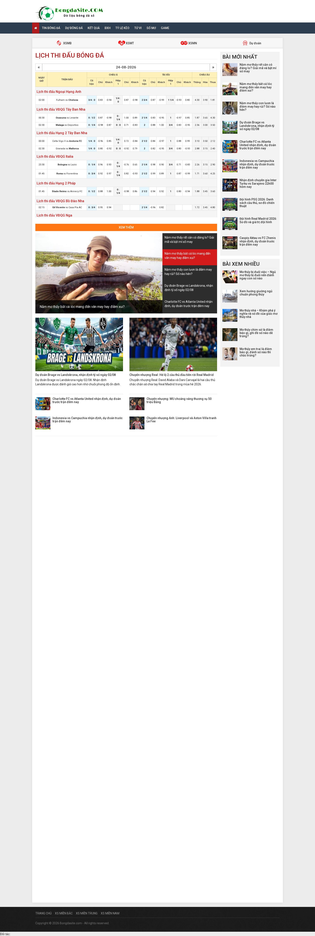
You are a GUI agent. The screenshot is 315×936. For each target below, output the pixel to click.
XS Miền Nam (110, 913)
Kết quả (94, 28)
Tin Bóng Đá (51, 28)
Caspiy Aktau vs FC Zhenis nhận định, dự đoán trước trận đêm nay (258, 241)
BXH (108, 28)
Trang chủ (43, 913)
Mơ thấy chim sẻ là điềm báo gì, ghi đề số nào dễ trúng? (256, 333)
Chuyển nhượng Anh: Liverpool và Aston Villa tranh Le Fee (181, 419)
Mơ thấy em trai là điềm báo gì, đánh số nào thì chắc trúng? (256, 352)
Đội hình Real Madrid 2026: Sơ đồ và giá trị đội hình (258, 220)
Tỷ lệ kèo (122, 28)
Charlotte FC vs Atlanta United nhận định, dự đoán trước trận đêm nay (86, 400)
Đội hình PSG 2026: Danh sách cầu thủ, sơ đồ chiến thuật (257, 203)
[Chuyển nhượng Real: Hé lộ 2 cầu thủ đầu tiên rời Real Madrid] (173, 344)
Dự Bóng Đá (74, 28)
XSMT (129, 43)
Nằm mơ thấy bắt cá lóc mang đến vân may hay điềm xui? (82, 307)
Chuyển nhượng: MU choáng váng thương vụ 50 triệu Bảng (179, 400)
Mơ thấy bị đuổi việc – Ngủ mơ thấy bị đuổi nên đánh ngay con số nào (258, 275)
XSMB (67, 43)
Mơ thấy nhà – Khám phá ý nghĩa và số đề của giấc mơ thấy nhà (259, 314)
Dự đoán (255, 43)
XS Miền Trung (87, 913)
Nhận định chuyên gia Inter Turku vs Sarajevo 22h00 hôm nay (258, 183)
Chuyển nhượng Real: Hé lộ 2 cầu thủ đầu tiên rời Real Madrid (171, 375)
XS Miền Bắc (64, 913)
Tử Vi (138, 28)
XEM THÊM (126, 227)
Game (165, 28)
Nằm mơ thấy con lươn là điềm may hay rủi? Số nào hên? (258, 106)
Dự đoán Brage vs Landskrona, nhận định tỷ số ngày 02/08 (75, 375)
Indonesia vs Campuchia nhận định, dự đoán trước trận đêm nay (87, 419)
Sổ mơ (151, 28)
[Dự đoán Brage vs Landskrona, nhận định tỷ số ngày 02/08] (79, 344)
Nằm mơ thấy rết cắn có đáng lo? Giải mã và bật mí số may (258, 68)
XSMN (192, 43)
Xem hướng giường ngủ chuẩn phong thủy (256, 292)
